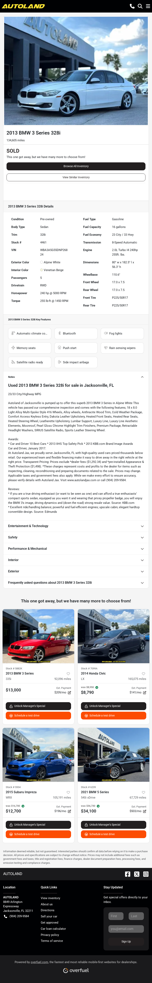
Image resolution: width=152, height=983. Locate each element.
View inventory (50, 898)
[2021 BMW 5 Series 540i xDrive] (113, 755)
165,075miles (137, 679)
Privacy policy (50, 935)
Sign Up (126, 941)
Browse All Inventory (76, 166)
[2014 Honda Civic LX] (113, 636)
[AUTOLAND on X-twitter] (135, 874)
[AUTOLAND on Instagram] (144, 874)
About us (47, 904)
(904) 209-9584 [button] (19, 916)
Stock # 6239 (88, 787)
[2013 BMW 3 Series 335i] (38, 636)
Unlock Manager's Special (29, 706)
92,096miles (62, 679)
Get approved (49, 922)
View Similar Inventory (76, 177)
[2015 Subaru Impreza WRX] (38, 755)
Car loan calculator (53, 929)
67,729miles (138, 797)
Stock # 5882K (14, 668)
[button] (132, 6)
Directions (47, 910)
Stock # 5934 (13, 787)
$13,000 (13, 690)
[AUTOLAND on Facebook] (126, 874)
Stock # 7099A (89, 668)
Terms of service (52, 941)
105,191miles (62, 797)
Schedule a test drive (26, 715)
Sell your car (49, 916)
